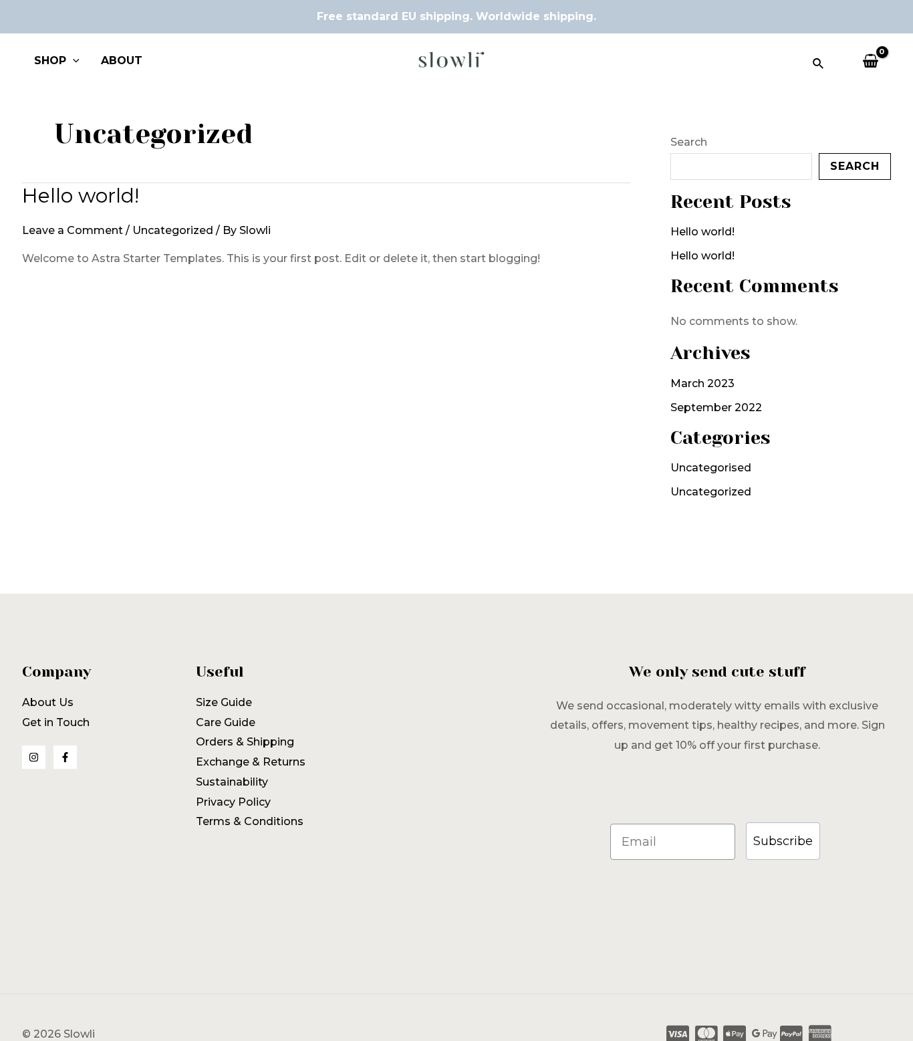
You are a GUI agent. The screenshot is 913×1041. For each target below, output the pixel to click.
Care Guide (225, 722)
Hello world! (80, 195)
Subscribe (783, 841)
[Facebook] (65, 757)
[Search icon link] (819, 65)
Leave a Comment (72, 230)
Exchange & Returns (250, 762)
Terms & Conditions (249, 821)
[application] (73, 60)
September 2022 (716, 407)
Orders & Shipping (245, 741)
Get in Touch (56, 722)
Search (688, 142)
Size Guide (224, 702)
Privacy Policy (233, 802)
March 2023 (702, 383)
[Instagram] (33, 757)
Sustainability (232, 782)
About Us (48, 702)
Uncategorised (710, 467)
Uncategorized (172, 230)
